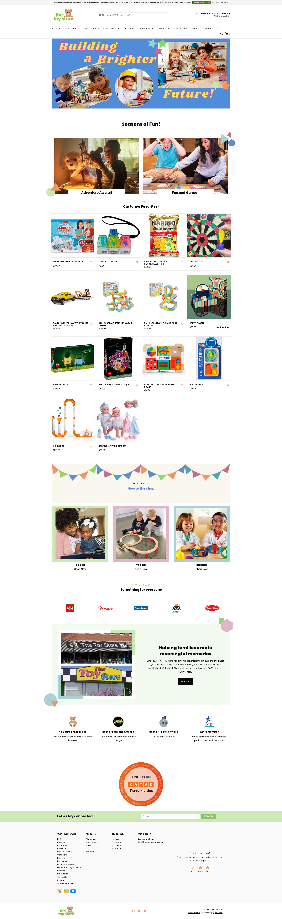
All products (91, 839)
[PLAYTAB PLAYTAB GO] (209, 358)
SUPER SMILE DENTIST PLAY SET (68, 262)
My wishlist (117, 848)
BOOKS (96, 29)
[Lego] (69, 608)
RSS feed (90, 851)
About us (61, 842)
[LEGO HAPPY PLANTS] (73, 358)
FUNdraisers (62, 874)
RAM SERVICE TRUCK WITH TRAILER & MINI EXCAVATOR (70, 324)
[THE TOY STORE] (72, 15)
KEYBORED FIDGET (108, 262)
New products (92, 842)
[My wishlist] (221, 34)
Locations (185, 681)
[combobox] (133, 15)
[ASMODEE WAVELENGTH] (209, 297)
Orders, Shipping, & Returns (69, 867)
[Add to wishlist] (91, 262)
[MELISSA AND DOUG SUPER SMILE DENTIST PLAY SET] (73, 235)
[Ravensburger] (141, 608)
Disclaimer (62, 861)
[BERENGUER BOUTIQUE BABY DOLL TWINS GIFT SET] (118, 420)
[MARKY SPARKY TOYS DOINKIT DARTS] (209, 235)
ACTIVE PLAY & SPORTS (201, 29)
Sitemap (61, 880)
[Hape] (105, 608)
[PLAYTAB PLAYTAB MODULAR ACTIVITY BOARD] (164, 358)
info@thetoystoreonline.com (150, 842)
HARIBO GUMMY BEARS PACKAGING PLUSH (156, 263)
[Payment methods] (60, 891)
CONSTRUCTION (146, 29)
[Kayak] (141, 784)
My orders (116, 842)
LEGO (75, 29)
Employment (63, 845)
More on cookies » (220, 2)
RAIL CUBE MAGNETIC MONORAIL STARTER (161, 324)
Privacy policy (63, 858)
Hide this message (202, 2)
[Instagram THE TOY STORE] (144, 911)
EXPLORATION (181, 29)
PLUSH (85, 29)
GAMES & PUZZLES (60, 29)
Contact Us (62, 877)
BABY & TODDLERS (111, 29)
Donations (62, 870)
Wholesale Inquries (65, 883)
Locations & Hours (146, 839)
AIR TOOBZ (58, 446)
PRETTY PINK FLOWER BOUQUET (115, 384)
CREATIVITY (129, 29)
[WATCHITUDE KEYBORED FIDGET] (118, 235)
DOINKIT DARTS (198, 262)
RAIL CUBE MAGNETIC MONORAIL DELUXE (115, 324)
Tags (88, 848)
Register (115, 839)
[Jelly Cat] (176, 608)
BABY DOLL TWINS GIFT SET (112, 446)
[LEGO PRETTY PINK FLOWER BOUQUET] (118, 358)
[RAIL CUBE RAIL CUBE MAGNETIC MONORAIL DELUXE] (118, 297)
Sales (88, 845)
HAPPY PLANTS (60, 384)
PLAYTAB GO (196, 384)
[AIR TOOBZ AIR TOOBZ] (73, 420)
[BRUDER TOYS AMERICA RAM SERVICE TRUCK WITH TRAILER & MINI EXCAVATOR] (73, 297)
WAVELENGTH (197, 323)
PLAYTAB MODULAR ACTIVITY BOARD (159, 385)
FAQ (59, 839)
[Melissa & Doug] (212, 608)
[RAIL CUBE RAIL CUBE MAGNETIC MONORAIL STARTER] (164, 297)
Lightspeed (218, 912)
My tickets (116, 845)
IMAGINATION (164, 29)
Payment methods (65, 864)
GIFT (219, 29)
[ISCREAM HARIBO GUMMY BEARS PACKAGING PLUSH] (164, 235)
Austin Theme (194, 912)
